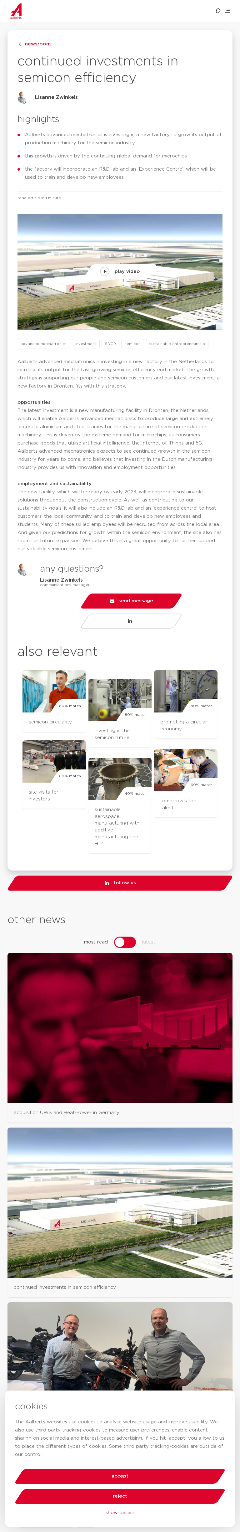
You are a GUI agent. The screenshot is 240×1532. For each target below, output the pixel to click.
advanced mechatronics (43, 344)
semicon (133, 344)
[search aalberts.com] (218, 11)
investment (85, 344)
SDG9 (110, 344)
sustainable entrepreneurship (177, 344)
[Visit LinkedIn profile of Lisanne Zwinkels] (131, 621)
